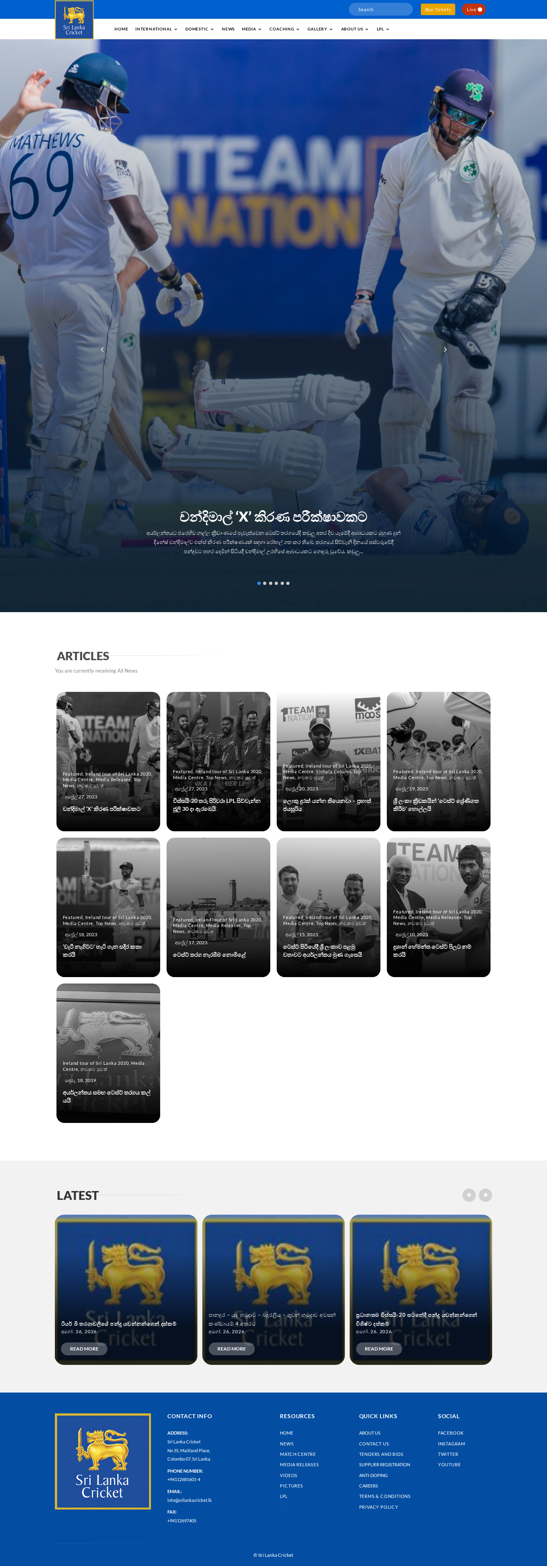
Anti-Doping (373, 1475)
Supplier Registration (384, 1464)
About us (352, 28)
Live (472, 9)
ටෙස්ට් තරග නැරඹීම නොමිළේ (209, 954)
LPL (380, 28)
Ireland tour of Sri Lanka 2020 (118, 773)
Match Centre (298, 1454)
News (228, 28)
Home (121, 28)
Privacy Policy (378, 1507)
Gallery (318, 28)
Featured (73, 773)
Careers (368, 1485)
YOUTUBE (449, 1464)
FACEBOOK (451, 1432)
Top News (216, 777)
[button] (445, 350)
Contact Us (374, 1443)
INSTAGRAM (451, 1443)
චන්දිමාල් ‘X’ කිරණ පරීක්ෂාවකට (273, 516)
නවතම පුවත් (90, 785)
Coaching (281, 28)
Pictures (291, 1485)
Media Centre (78, 779)
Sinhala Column (333, 771)
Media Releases (113, 779)
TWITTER (448, 1454)
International (153, 28)
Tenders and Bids (381, 1454)
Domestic (196, 28)
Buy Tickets (438, 9)
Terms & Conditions (385, 1496)
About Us (369, 1432)
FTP (284, 1507)
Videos (289, 1475)
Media (249, 28)
